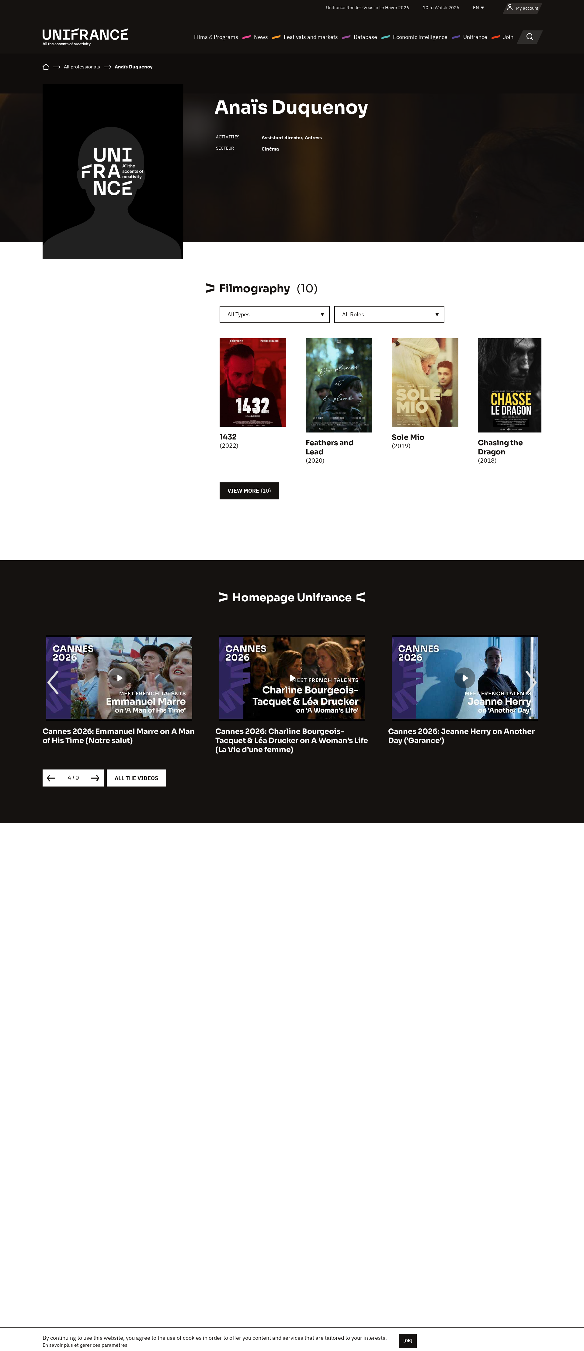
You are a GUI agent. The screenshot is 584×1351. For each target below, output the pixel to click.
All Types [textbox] (239, 314)
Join (508, 36)
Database (365, 36)
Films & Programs (216, 36)
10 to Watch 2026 (441, 7)
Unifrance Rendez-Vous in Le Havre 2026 (367, 7)
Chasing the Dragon (500, 447)
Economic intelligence (420, 36)
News (261, 36)
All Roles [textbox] (353, 314)
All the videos (136, 778)
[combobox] (275, 314)
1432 (228, 437)
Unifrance (475, 36)
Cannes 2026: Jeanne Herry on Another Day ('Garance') (288, 736)
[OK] (407, 1340)
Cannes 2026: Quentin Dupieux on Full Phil (459, 736)
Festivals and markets (311, 36)
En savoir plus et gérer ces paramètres (85, 1345)
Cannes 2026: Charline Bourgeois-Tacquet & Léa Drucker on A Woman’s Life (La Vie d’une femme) (119, 740)
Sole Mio (408, 437)
